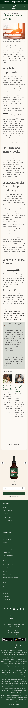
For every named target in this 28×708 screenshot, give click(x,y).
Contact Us (14, 635)
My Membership (7, 517)
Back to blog (15, 444)
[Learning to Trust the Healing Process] (20, 379)
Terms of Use (6, 645)
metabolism (10, 58)
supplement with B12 (13, 270)
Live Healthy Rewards (8, 513)
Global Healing (16, 704)
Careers (5, 586)
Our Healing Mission (8, 567)
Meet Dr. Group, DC (8, 564)
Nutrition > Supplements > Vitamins (13, 319)
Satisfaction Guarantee (9, 599)
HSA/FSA (5, 603)
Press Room (6, 596)
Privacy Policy (20, 645)
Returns (5, 542)
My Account (6, 507)
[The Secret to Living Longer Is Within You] (8, 379)
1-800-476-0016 (14, 626)
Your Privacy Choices (8, 527)
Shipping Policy (7, 539)
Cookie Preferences (8, 555)
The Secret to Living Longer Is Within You (7, 388)
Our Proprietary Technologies (10, 577)
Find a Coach (6, 552)
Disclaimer (13, 645)
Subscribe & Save (7, 510)
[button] (2, 7)
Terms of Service (7, 523)
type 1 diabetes (7, 245)
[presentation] (13, 438)
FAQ (4, 536)
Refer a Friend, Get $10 (9, 520)
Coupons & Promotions (8, 549)
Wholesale (5, 593)
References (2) (9, 290)
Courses (5, 571)
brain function (15, 91)
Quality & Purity (7, 574)
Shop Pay (5, 545)
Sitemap (14, 647)
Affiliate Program (7, 590)
